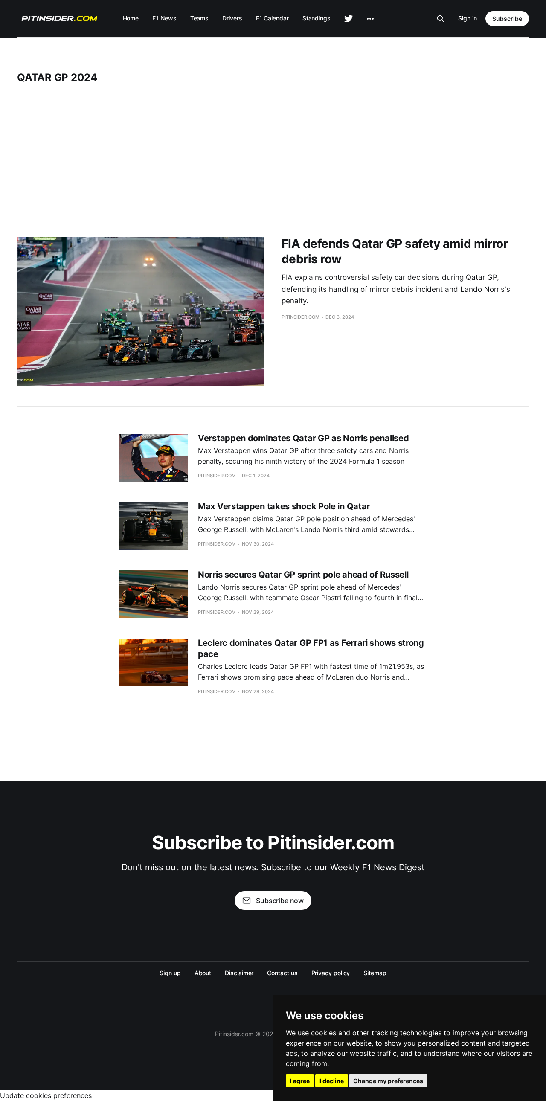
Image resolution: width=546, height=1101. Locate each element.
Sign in (467, 18)
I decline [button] (331, 1080)
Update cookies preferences (46, 1095)
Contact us (282, 972)
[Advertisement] (273, 160)
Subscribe (507, 18)
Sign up (170, 972)
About (203, 972)
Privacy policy (330, 972)
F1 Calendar (272, 18)
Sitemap (374, 972)
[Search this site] (440, 18)
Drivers (232, 18)
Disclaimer (239, 972)
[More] (370, 18)
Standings (316, 18)
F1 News (164, 18)
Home (131, 18)
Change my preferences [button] (388, 1080)
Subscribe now (280, 900)
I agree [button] (300, 1080)
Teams (199, 18)
